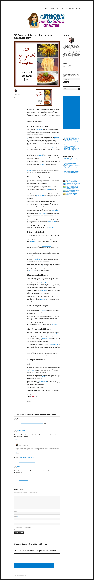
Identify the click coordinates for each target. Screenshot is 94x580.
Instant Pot (55, 333)
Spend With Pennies (53, 344)
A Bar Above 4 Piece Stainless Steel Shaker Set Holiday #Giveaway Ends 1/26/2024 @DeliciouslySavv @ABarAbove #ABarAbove (72, 149)
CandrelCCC (16, 96)
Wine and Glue (39, 129)
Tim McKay (66, 165)
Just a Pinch (42, 299)
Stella (18, 466)
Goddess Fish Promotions (68, 158)
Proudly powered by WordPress (20, 575)
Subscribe (66, 82)
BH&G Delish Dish (48, 206)
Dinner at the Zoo (31, 370)
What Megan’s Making (39, 265)
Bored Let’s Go (44, 290)
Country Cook (48, 352)
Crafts (66, 8)
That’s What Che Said (42, 381)
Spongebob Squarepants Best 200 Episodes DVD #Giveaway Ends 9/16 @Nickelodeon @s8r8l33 (72, 187)
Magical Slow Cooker (45, 338)
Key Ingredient (32, 270)
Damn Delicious (47, 189)
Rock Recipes (54, 324)
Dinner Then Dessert (46, 245)
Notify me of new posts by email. (21, 529)
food (15, 97)
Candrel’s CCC (51, 227)
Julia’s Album (53, 147)
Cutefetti (47, 252)
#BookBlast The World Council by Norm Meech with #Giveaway (71, 159)
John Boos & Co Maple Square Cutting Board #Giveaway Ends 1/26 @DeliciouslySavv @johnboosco (71, 143)
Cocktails (57, 8)
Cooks (62, 8)
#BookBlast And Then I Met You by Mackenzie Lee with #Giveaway (71, 169)
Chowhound (41, 155)
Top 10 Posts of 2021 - (23, 479)
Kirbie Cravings (42, 164)
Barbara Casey (66, 171)
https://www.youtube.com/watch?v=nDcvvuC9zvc (32, 423)
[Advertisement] (34, 565)
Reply (16, 439)
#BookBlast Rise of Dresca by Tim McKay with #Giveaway (71, 163)
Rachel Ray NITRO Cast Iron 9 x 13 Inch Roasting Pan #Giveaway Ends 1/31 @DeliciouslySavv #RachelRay (71, 146)
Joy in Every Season (34, 241)
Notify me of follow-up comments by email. (23, 527)
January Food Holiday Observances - (27, 462)
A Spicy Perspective (55, 210)
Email (16, 516)
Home (46, 8)
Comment (16, 494)
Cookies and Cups (52, 221)
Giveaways (77, 8)
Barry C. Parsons (21, 430)
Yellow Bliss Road (40, 195)
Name (16, 511)
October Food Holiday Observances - (27, 457)
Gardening (71, 8)
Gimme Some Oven (43, 213)
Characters (51, 8)
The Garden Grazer (43, 376)
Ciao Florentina (42, 310)
